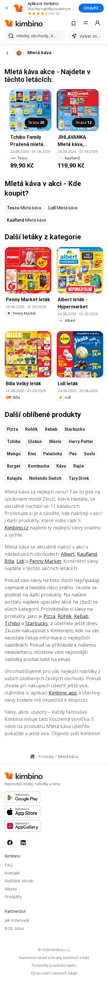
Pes (73, 453)
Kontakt (12, 873)
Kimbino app (63, 692)
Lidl (20, 561)
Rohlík (31, 429)
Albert (68, 554)
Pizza (12, 429)
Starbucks (74, 429)
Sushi (89, 453)
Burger (14, 466)
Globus (35, 441)
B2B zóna (14, 928)
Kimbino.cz (16, 527)
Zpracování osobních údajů (54, 973)
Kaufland (87, 554)
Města (10, 889)
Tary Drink (79, 478)
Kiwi (32, 453)
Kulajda (14, 478)
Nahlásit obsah (19, 881)
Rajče (78, 466)
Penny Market (45, 561)
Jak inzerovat (16, 920)
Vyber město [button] (90, 36)
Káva (61, 466)
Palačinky (52, 453)
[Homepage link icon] (32, 756)
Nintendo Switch (45, 478)
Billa (9, 561)
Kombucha (38, 466)
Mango (14, 453)
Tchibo (14, 441)
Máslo (55, 441)
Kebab (51, 429)
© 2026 (54, 949)
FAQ (8, 865)
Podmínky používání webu (54, 965)
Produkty (13, 896)
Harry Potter (81, 441)
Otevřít (91, 8)
